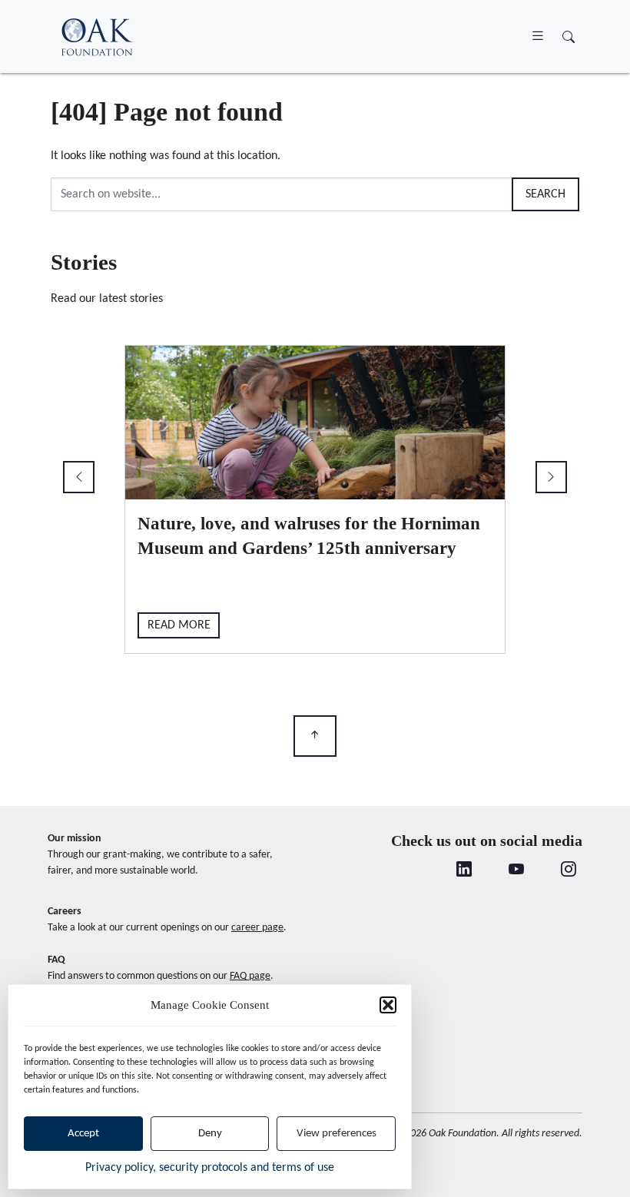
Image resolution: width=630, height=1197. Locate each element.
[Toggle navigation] (538, 36)
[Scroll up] (315, 736)
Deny (210, 1133)
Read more (179, 625)
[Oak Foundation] (97, 36)
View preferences (336, 1133)
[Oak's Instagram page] (569, 870)
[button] (388, 1005)
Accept (83, 1133)
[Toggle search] (568, 38)
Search (545, 194)
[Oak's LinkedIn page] (464, 870)
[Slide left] (78, 477)
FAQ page (250, 976)
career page (257, 927)
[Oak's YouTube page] (516, 870)
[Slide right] (551, 477)
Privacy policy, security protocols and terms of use (209, 1168)
